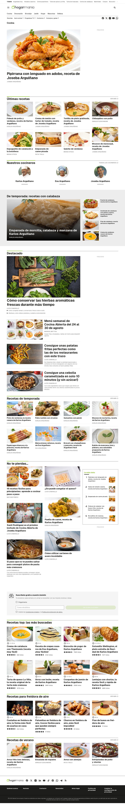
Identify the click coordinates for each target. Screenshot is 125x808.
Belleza (60, 14)
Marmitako (97, 2)
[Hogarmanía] (25, 7)
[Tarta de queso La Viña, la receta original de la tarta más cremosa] (20, 667)
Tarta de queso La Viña (57, 2)
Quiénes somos (12, 788)
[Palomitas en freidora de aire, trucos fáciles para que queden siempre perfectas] (48, 708)
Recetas (10, 18)
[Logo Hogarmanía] (15, 780)
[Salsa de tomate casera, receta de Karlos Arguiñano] (112, 489)
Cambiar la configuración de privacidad (110, 790)
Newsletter (59, 788)
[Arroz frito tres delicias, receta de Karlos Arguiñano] (20, 750)
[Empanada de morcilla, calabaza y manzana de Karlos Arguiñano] (43, 220)
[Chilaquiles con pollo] (105, 109)
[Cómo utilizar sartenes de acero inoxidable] (62, 541)
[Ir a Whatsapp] (117, 18)
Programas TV (29, 18)
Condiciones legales (32, 612)
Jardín (36, 14)
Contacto (42, 788)
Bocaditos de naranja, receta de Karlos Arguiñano (97, 517)
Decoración (18, 14)
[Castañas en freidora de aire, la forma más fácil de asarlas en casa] (20, 708)
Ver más (113, 99)
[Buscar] (114, 7)
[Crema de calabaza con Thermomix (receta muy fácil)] (20, 634)
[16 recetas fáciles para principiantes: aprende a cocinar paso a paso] (24, 476)
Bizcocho (112, 2)
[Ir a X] (106, 18)
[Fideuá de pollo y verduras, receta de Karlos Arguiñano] (20, 109)
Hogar (43, 14)
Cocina (9, 14)
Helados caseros (29, 2)
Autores (26, 788)
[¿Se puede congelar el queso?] (62, 476)
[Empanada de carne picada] (48, 139)
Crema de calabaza (86, 2)
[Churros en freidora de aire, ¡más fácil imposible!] (77, 708)
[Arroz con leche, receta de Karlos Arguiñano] (48, 667)
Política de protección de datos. (52, 612)
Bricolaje (28, 14)
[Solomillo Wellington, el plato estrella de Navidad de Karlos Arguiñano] (105, 634)
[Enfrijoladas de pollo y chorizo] (105, 750)
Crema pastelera (42, 2)
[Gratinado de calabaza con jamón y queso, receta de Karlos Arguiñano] (91, 214)
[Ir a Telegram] (61, 780)
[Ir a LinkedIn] (40, 780)
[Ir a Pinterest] (53, 780)
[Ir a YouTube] (113, 18)
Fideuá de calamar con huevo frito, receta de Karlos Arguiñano (96, 508)
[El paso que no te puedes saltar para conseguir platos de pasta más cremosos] (24, 549)
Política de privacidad (92, 789)
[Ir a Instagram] (110, 18)
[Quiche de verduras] (77, 139)
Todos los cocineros (108, 163)
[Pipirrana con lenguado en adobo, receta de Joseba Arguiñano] (43, 50)
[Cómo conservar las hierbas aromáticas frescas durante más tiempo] (43, 276)
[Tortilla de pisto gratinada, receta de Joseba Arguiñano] (77, 109)
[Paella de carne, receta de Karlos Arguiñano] (62, 507)
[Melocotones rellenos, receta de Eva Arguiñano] (48, 433)
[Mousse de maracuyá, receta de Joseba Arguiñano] (105, 134)
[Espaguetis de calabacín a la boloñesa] (20, 139)
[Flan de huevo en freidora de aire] (105, 708)
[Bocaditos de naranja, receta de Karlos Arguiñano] (112, 518)
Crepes (105, 2)
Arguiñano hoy (18, 2)
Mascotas (51, 14)
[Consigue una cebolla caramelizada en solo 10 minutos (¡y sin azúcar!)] (25, 381)
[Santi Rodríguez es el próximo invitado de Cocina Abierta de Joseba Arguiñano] (24, 513)
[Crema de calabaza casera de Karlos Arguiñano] (91, 236)
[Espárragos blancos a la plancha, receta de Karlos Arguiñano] (20, 436)
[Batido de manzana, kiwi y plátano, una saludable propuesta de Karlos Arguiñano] (105, 436)
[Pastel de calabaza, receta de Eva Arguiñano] (91, 203)
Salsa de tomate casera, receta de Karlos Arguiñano (97, 488)
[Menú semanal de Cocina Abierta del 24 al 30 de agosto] (25, 329)
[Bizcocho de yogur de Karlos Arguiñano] (77, 634)
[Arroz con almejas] (77, 750)
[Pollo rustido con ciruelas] (48, 408)
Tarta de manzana (72, 2)
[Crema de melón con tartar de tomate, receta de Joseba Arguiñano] (48, 109)
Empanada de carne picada (97, 496)
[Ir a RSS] (65, 780)
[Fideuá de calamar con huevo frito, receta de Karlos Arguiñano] (112, 509)
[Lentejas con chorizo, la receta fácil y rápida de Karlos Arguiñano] (105, 667)
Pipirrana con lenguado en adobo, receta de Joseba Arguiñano (97, 479)
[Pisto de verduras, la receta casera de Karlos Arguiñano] (20, 408)
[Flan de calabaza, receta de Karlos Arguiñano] (91, 225)
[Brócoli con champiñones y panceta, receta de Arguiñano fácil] (77, 433)
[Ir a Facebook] (103, 18)
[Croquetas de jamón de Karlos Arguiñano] (77, 667)
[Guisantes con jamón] (77, 408)
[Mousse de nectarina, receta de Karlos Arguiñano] (105, 408)
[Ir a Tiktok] (48, 780)
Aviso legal (76, 788)
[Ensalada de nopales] (48, 750)
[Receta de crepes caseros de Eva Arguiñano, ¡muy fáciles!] (48, 634)
